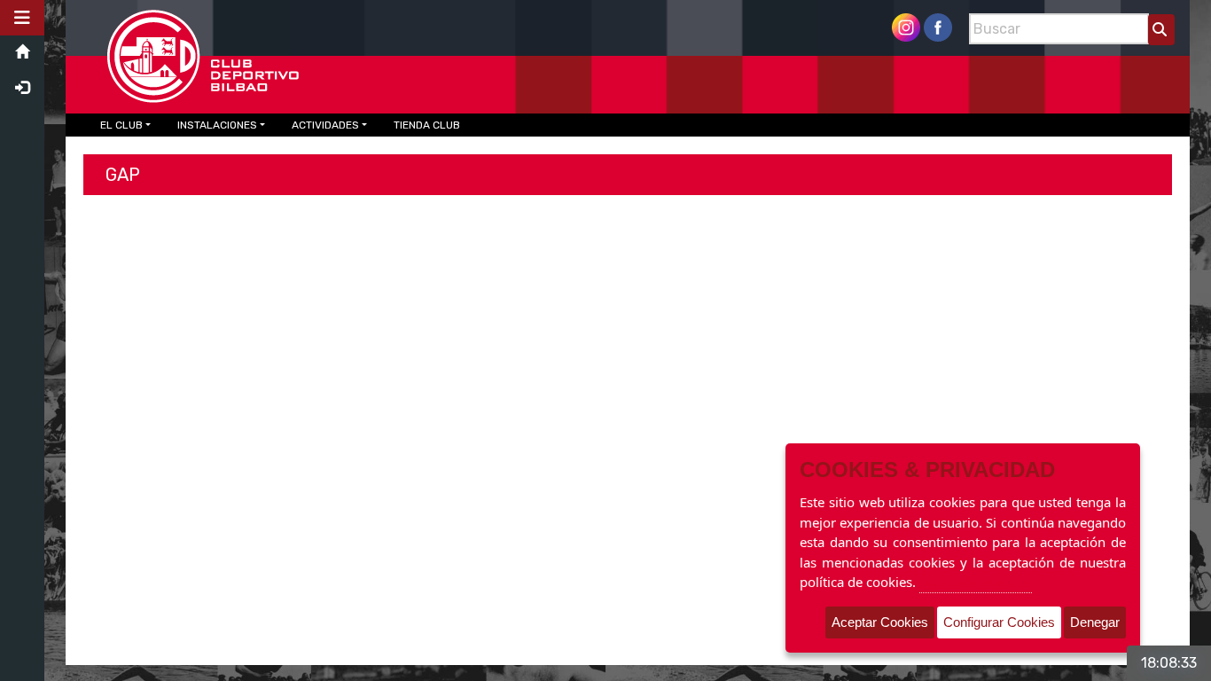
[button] (22, 17)
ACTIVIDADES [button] (325, 125)
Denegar (1095, 622)
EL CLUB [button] (121, 125)
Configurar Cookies (999, 622)
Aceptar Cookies (880, 622)
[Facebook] (938, 26)
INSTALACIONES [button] (217, 125)
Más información (975, 582)
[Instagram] (906, 26)
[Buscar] (1161, 29)
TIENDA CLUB (427, 125)
